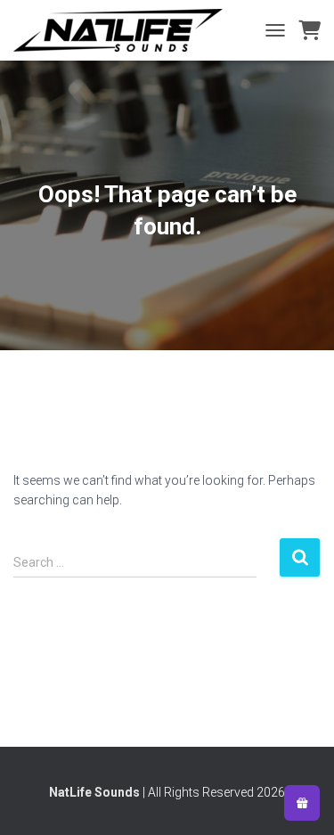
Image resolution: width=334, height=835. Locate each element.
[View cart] (309, 30)
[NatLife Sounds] (124, 30)
